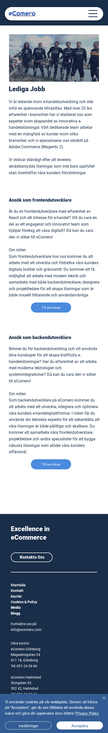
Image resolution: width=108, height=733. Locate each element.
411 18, (17, 660)
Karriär (16, 596)
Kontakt (17, 591)
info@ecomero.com (26, 630)
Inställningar (28, 725)
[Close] (101, 701)
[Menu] (92, 13)
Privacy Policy (87, 713)
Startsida (18, 585)
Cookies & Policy (24, 602)
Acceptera (79, 725)
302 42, (17, 688)
